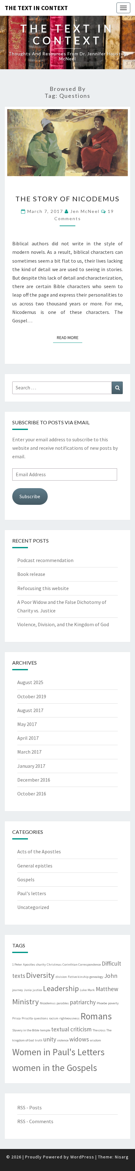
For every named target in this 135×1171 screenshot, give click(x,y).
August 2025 (30, 682)
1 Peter (17, 964)
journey (17, 990)
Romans (96, 1016)
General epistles (34, 865)
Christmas (54, 964)
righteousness (69, 1018)
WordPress (82, 1157)
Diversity (40, 975)
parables (63, 1003)
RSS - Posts (29, 1107)
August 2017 (30, 710)
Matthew (107, 989)
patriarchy (83, 1002)
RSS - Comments (35, 1121)
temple (45, 1030)
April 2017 (28, 738)
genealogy (96, 977)
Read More (69, 337)
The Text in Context (36, 8)
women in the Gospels (54, 1067)
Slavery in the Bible (25, 1030)
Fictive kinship (78, 977)
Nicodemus (48, 1003)
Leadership (61, 988)
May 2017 (27, 724)
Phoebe (102, 1003)
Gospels (26, 879)
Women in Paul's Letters (58, 1052)
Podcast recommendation (45, 560)
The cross (99, 1030)
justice (37, 990)
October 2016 (31, 793)
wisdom (95, 1040)
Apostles (29, 964)
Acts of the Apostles (39, 851)
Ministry (25, 1002)
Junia (28, 990)
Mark (91, 990)
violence (62, 1040)
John (110, 975)
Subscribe (29, 496)
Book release (31, 574)
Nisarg (122, 1157)
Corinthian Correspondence (81, 964)
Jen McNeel (85, 211)
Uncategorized (33, 907)
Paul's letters (31, 893)
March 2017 (29, 752)
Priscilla (27, 1018)
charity (41, 964)
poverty (113, 1003)
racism (53, 1018)
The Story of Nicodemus (67, 198)
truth (38, 1040)
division (61, 977)
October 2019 (31, 696)
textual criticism (71, 1029)
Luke (83, 990)
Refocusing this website (43, 588)
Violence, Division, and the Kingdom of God (63, 624)
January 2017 (31, 766)
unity (49, 1039)
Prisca (16, 1018)
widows (79, 1039)
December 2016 (33, 780)
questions (41, 1018)
